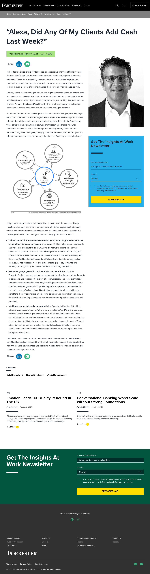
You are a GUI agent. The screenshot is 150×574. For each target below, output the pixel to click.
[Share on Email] (27, 64)
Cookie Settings (41, 564)
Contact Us (116, 538)
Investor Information (14, 541)
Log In (124, 5)
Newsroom (46, 538)
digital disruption (13, 375)
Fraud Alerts (11, 545)
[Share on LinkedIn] (19, 64)
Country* (94, 174)
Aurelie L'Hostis (83, 407)
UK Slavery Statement (86, 545)
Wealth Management (55, 375)
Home (8, 14)
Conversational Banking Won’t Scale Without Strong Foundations (107, 400)
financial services (34, 375)
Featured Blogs (20, 14)
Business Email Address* (100, 162)
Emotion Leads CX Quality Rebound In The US (38, 400)
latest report (28, 338)
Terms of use (11, 564)
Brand (44, 545)
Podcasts (115, 541)
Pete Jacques (11, 407)
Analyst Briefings (13, 538)
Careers (45, 541)
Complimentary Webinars (87, 538)
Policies (80, 541)
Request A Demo (139, 5)
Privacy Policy (26, 564)
